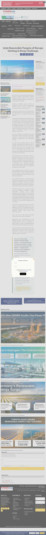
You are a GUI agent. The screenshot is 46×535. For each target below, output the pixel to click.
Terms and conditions (27, 269)
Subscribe (23, 273)
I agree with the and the (23, 270)
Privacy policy (25, 271)
